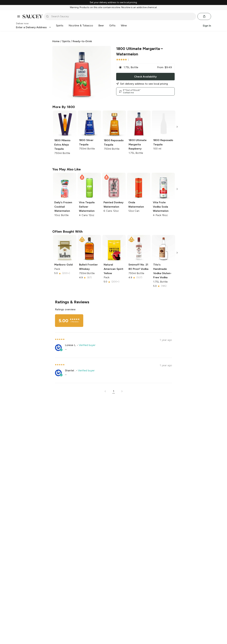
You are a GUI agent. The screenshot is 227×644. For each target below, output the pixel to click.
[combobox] (122, 16)
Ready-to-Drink (82, 41)
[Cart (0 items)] (204, 16)
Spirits (66, 41)
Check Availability (145, 76)
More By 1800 (63, 107)
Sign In (207, 25)
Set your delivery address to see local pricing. (113, 2)
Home (55, 41)
